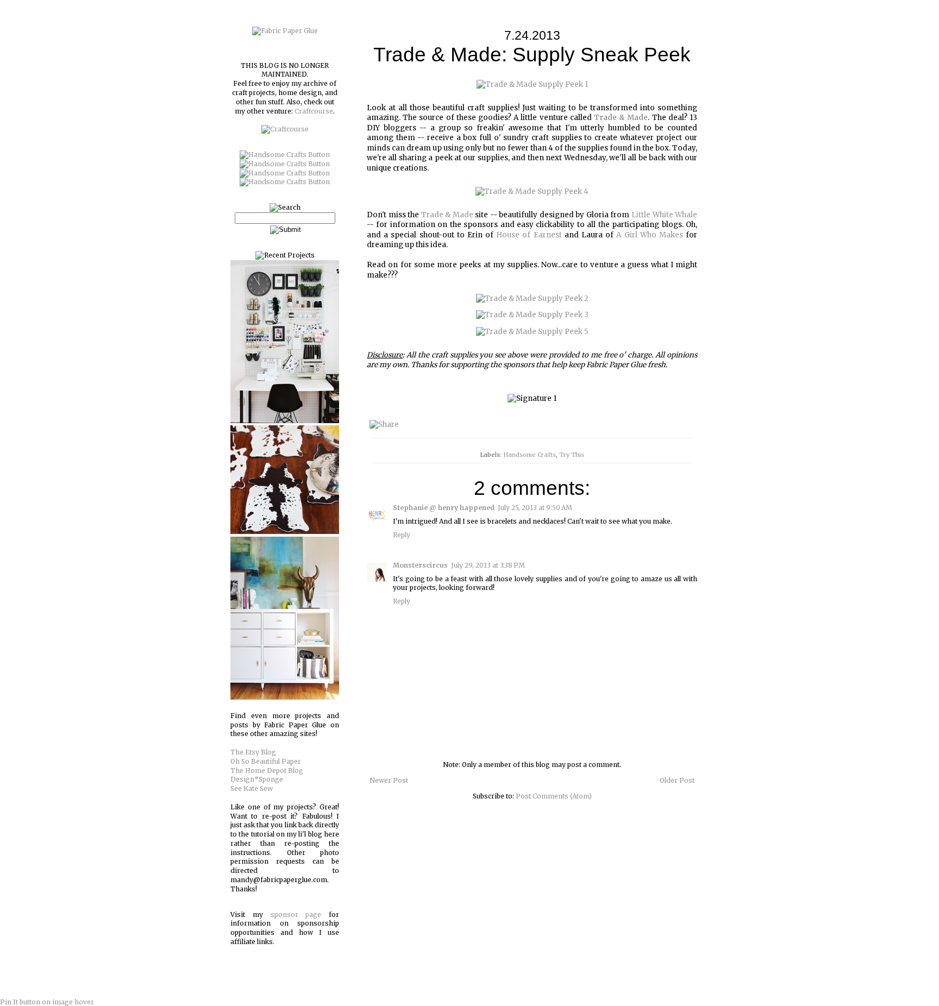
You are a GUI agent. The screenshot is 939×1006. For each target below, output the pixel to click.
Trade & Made (447, 214)
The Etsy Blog (253, 752)
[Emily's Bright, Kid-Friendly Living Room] (284, 697)
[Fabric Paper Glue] (285, 31)
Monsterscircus (420, 565)
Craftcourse (314, 111)
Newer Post (389, 780)
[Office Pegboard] (284, 421)
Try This (571, 454)
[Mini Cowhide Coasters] (284, 531)
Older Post (677, 780)
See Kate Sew (251, 788)
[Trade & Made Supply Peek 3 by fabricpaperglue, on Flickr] (532, 314)
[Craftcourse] (285, 129)
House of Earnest (528, 235)
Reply (401, 535)
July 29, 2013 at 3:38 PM (488, 565)
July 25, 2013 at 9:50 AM (535, 508)
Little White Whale (664, 214)
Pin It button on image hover (47, 1002)
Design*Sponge (256, 779)
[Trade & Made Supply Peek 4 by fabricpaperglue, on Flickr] (532, 191)
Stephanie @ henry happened (443, 508)
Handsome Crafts (529, 454)
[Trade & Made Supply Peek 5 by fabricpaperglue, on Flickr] (532, 331)
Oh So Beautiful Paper (265, 761)
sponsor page (296, 914)
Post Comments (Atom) (554, 796)
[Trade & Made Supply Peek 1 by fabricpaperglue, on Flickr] (532, 84)
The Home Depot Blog (266, 770)
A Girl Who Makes (649, 235)
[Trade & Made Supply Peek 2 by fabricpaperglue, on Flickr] (532, 298)
